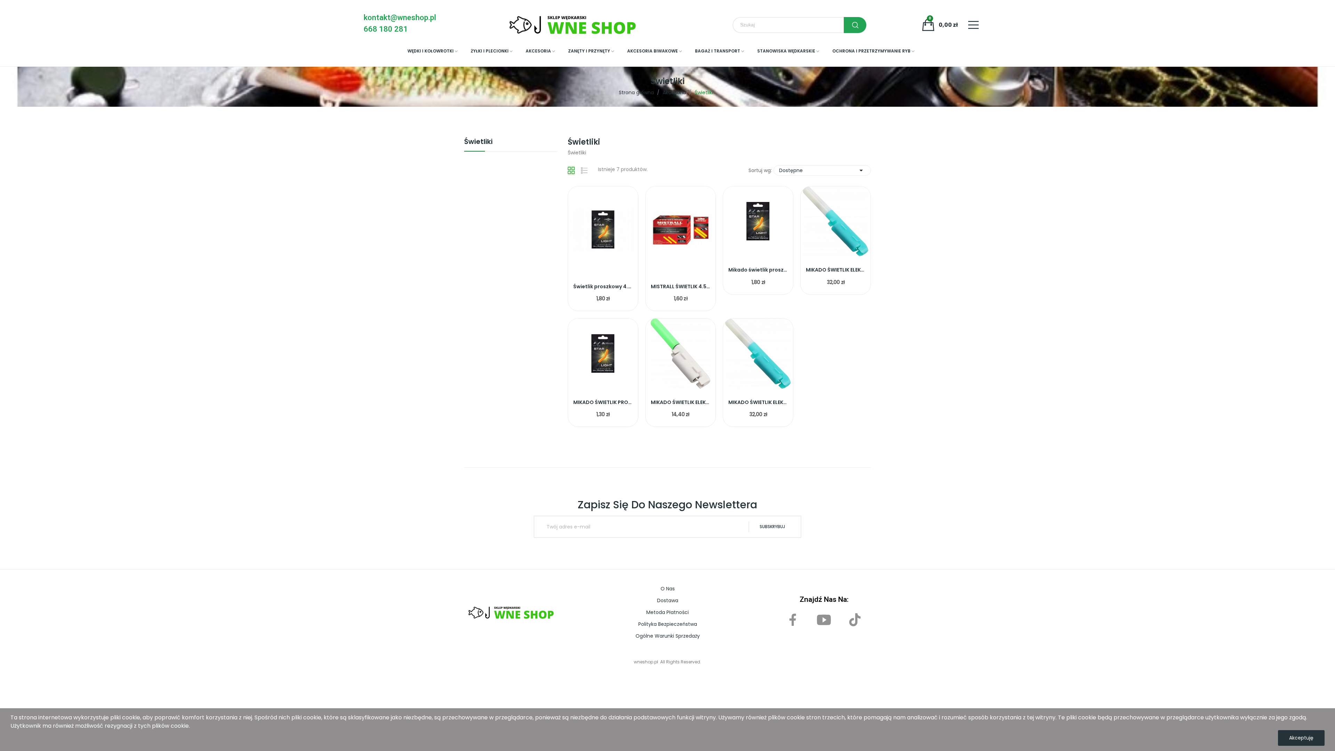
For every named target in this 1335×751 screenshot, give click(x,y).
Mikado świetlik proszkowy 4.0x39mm (758, 270)
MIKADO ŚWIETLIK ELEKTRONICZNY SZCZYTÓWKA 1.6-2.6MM (758, 402)
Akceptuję (1301, 737)
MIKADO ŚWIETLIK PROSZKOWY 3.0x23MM (603, 402)
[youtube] (824, 620)
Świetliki (478, 142)
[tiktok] (855, 620)
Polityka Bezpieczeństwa (667, 624)
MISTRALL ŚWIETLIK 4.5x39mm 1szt (680, 286)
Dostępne (822, 170)
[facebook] (793, 620)
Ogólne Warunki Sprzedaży (668, 635)
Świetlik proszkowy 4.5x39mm (603, 286)
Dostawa (667, 600)
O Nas (668, 588)
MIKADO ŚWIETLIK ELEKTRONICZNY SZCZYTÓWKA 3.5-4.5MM (835, 270)
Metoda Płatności (667, 612)
